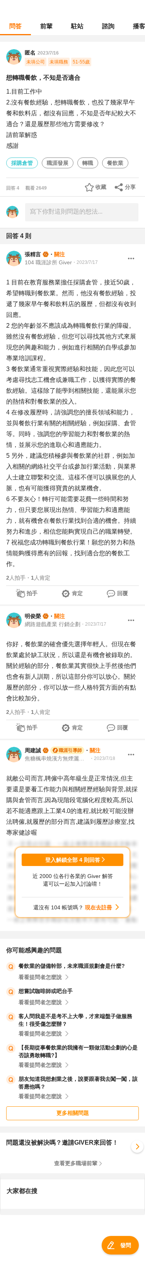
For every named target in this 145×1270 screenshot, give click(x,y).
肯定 (77, 593)
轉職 (87, 163)
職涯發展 (57, 163)
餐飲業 (115, 163)
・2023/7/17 (85, 262)
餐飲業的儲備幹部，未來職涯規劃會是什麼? (72, 966)
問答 (15, 26)
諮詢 (108, 26)
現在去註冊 (98, 907)
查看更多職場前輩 (75, 1163)
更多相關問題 (72, 1113)
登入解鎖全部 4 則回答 (72, 860)
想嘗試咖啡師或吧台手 (46, 991)
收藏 (101, 187)
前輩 (46, 26)
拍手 (32, 593)
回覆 (122, 593)
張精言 (33, 254)
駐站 (77, 26)
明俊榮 (33, 616)
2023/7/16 (48, 53)
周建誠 (33, 750)
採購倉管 (22, 163)
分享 (130, 187)
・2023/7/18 (102, 758)
